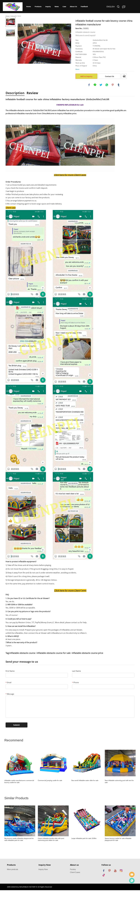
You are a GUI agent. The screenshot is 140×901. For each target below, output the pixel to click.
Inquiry (48, 6)
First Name (10, 671)
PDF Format (124, 76)
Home (28, 6)
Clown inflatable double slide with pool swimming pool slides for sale (51, 839)
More (77, 69)
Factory (73, 869)
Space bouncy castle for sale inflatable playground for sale (118, 839)
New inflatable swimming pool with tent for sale (119, 781)
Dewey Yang (132, 880)
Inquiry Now (43, 869)
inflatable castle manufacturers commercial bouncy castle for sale (19, 781)
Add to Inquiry (86, 76)
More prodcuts (12, 869)
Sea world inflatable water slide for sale (84, 780)
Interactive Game (16, 16)
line (95, 84)
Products (38, 6)
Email (8, 682)
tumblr (118, 84)
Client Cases (75, 872)
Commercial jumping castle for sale (50, 780)
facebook (89, 84)
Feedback (84, 6)
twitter (100, 84)
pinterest (112, 84)
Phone (75, 682)
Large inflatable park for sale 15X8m (83, 838)
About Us (73, 6)
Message (10, 694)
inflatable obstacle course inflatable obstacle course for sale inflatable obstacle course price (56, 652)
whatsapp (106, 84)
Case (64, 6)
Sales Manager (132, 874)
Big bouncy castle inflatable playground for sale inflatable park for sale (19, 839)
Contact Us (109, 76)
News (57, 6)
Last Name (76, 671)
